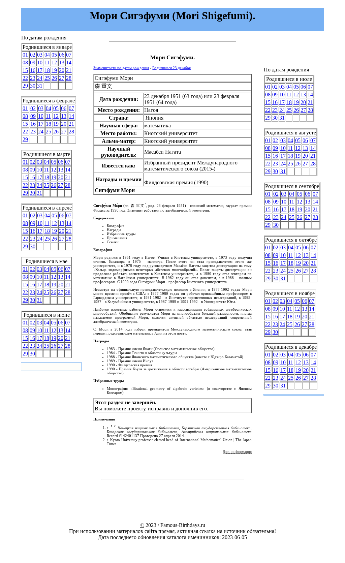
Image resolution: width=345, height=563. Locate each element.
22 (25, 78)
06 (61, 55)
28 (68, 78)
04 (47, 55)
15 (25, 70)
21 (68, 70)
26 (54, 78)
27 (61, 78)
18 (47, 70)
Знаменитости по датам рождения (121, 68)
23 (32, 78)
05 (54, 55)
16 (32, 70)
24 (39, 78)
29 (25, 86)
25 (47, 78)
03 (39, 55)
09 (32, 62)
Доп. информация (237, 451)
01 (25, 55)
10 (39, 62)
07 (68, 55)
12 (54, 62)
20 (61, 70)
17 (39, 70)
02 (32, 55)
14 (68, 62)
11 (47, 62)
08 (25, 62)
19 (54, 70)
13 (61, 62)
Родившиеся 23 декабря (171, 68)
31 (39, 86)
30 (32, 86)
